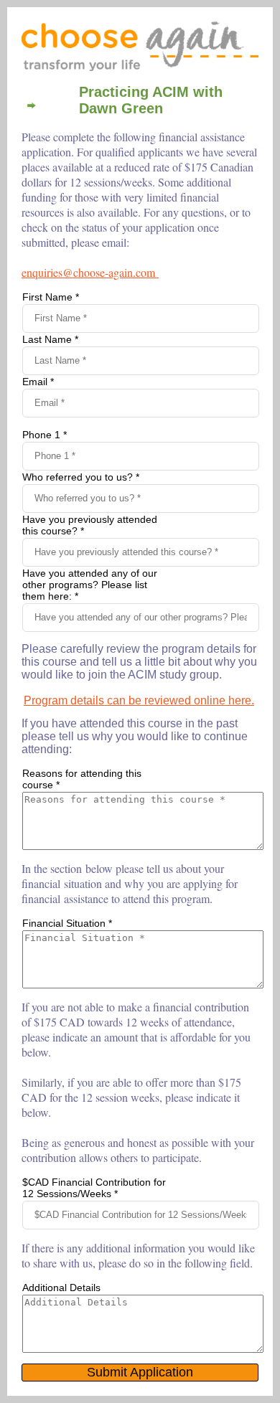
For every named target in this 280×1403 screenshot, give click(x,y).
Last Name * (50, 339)
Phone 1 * (44, 434)
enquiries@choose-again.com (88, 272)
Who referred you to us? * (80, 477)
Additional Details (61, 1287)
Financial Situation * (67, 923)
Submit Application (140, 1372)
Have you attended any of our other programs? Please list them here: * (89, 584)
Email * (38, 381)
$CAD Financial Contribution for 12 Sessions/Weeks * (94, 1187)
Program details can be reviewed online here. (139, 700)
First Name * (50, 297)
